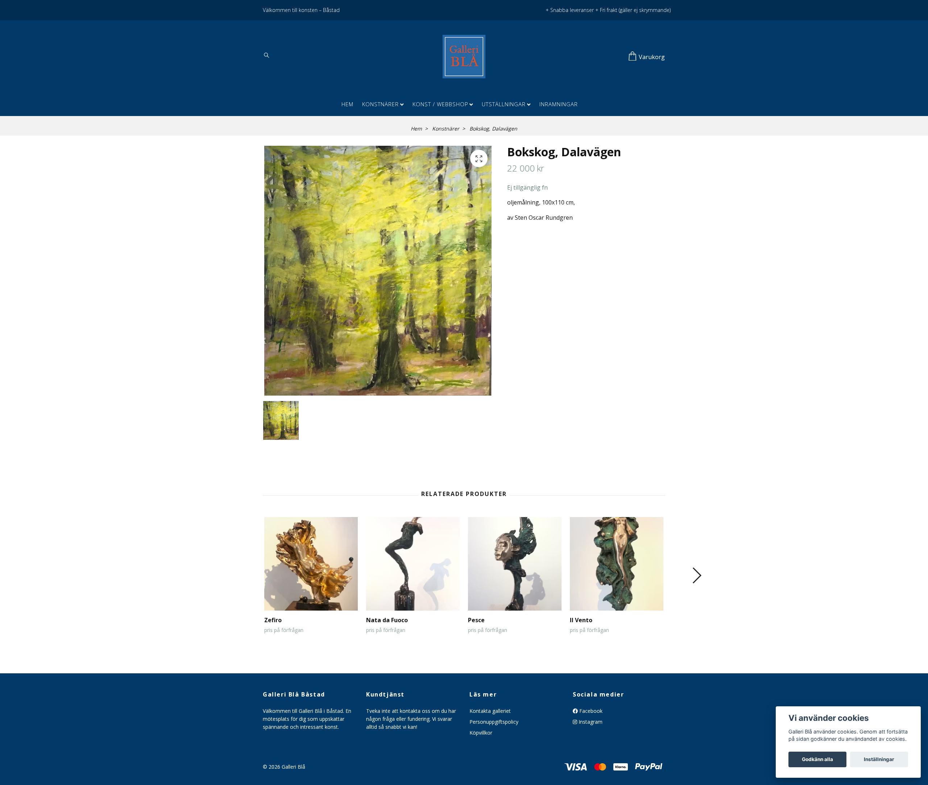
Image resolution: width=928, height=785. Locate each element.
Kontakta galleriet (490, 710)
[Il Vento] (616, 564)
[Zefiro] (311, 564)
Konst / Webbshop (440, 104)
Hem (347, 104)
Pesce (476, 620)
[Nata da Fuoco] (413, 564)
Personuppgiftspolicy (493, 721)
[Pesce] (515, 564)
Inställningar (879, 759)
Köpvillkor (480, 732)
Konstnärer (380, 104)
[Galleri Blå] (464, 56)
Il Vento (581, 620)
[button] (696, 575)
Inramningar (558, 104)
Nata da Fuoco (387, 620)
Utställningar (504, 104)
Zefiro (273, 620)
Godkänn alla (817, 759)
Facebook (590, 710)
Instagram (589, 721)
